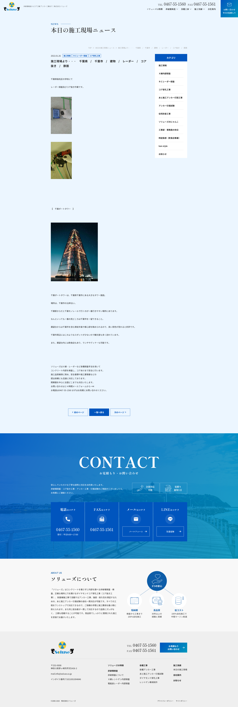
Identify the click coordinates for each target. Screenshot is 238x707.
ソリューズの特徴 (155, 9)
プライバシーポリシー (165, 701)
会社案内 (212, 9)
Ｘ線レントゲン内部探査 (119, 679)
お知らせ (163, 154)
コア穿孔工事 (165, 89)
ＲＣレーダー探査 (167, 81)
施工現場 (163, 65)
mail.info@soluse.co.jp (61, 673)
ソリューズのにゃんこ (168, 121)
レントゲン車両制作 (148, 682)
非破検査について (116, 674)
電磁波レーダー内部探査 (119, 683)
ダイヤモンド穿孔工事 (149, 677)
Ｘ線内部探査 (165, 73)
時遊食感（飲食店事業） (169, 137)
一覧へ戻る (99, 412)
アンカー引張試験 (167, 105)
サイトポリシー (181, 701)
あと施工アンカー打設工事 (170, 97)
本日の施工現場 (180, 669)
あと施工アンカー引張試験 (151, 673)
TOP (90, 48)
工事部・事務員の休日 (168, 129)
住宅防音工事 (165, 113)
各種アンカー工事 (147, 669)
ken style (163, 145)
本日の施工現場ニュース (104, 48)
